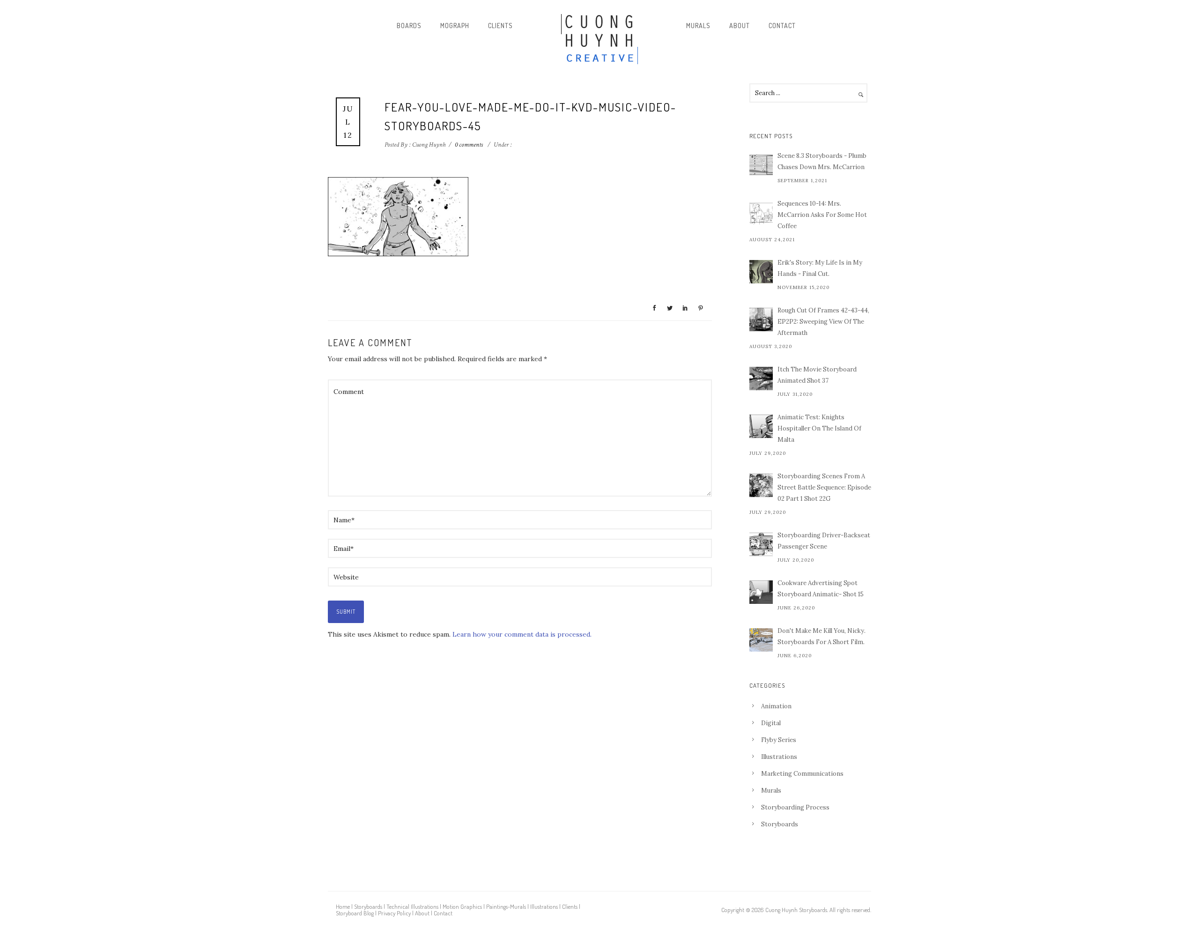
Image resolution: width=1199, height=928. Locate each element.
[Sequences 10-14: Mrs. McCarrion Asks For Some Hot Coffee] (761, 212)
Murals (698, 26)
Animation (776, 706)
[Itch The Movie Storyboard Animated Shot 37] (761, 378)
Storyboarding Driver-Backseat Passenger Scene (823, 540)
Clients (500, 26)
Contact (782, 26)
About (739, 26)
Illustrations (779, 757)
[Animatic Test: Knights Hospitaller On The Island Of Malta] (761, 426)
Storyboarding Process (795, 807)
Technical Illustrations (412, 906)
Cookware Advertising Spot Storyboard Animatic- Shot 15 (820, 588)
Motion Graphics (462, 906)
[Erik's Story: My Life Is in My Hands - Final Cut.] (761, 271)
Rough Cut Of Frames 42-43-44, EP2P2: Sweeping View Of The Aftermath (823, 321)
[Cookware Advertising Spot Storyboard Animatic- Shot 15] (761, 592)
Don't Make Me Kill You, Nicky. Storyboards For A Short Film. (821, 636)
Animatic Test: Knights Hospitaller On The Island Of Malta (819, 428)
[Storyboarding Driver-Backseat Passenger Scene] (761, 544)
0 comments (469, 145)
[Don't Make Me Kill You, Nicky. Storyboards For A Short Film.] (761, 640)
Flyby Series (778, 740)
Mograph (454, 26)
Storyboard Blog (355, 913)
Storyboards (779, 824)
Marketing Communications (802, 774)
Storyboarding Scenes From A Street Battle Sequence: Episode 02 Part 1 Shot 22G (824, 487)
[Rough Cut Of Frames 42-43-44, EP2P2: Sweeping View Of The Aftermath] (761, 319)
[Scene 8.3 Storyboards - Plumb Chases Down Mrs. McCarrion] (761, 165)
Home (343, 906)
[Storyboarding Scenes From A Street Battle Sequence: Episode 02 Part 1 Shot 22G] (761, 485)
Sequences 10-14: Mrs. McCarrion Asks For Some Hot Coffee (822, 215)
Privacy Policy (394, 913)
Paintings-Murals (506, 906)
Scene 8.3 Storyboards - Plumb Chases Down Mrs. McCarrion (821, 161)
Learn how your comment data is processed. (522, 634)
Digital (771, 723)
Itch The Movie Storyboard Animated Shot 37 (817, 375)
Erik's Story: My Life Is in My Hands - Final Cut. (819, 268)
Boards (409, 26)
